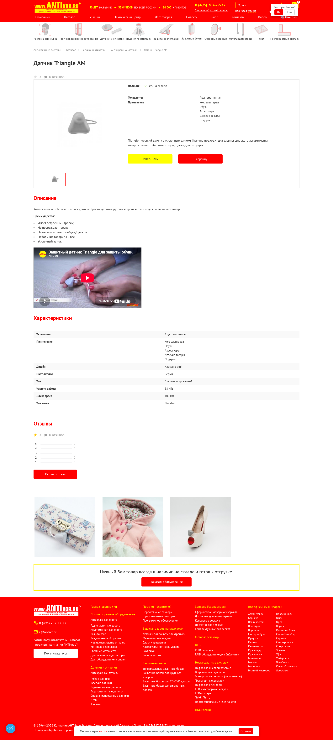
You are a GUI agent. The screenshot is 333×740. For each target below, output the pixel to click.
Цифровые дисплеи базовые (213, 668)
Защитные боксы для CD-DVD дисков (166, 681)
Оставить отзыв (55, 474)
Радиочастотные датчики (106, 687)
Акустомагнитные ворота (106, 630)
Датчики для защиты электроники (164, 634)
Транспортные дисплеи (209, 680)
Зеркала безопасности (210, 606)
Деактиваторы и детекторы (108, 655)
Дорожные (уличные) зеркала (213, 616)
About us (290, 17)
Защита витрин (152, 655)
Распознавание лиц (104, 606)
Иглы (94, 700)
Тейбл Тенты (202, 697)
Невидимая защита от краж (108, 642)
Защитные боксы (154, 663)
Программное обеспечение (160, 620)
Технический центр (128, 17)
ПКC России (203, 710)
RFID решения (204, 650)
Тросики (96, 704)
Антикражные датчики (124, 50)
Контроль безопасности (105, 647)
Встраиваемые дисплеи (210, 672)
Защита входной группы (106, 638)
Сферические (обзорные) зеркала (216, 612)
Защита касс (98, 634)
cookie (103, 731)
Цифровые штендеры (208, 685)
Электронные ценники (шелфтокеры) (218, 676)
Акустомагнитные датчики (107, 691)
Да (279, 12)
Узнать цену (150, 159)
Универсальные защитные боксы (163, 668)
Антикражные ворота (104, 620)
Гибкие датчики (100, 678)
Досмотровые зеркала (209, 625)
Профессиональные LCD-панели (215, 702)
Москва (252, 11)
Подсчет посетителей (157, 606)
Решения (95, 17)
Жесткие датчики (101, 683)
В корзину (200, 159)
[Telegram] (10, 728)
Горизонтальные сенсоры (159, 616)
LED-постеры (203, 693)
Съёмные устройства (103, 651)
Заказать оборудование (167, 582)
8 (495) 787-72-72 (52, 623)
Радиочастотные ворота (105, 625)
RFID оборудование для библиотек (217, 654)
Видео (262, 17)
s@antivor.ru (48, 632)
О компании (42, 17)
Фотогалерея (163, 17)
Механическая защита (157, 638)
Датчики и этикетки (93, 50)
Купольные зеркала (207, 620)
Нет (289, 12)
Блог (214, 17)
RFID (198, 645)
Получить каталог (55, 653)
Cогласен (245, 731)
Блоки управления (154, 642)
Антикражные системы (47, 50)
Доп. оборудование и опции (108, 659)
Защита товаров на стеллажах (163, 628)
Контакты (238, 17)
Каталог (69, 17)
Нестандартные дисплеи (211, 662)
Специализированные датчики (110, 695)
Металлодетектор (207, 637)
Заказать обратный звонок (211, 10)
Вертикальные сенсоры (157, 612)
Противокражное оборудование (113, 614)
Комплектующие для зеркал (212, 629)
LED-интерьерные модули (211, 689)
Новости (192, 17)
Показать (9, 735)
